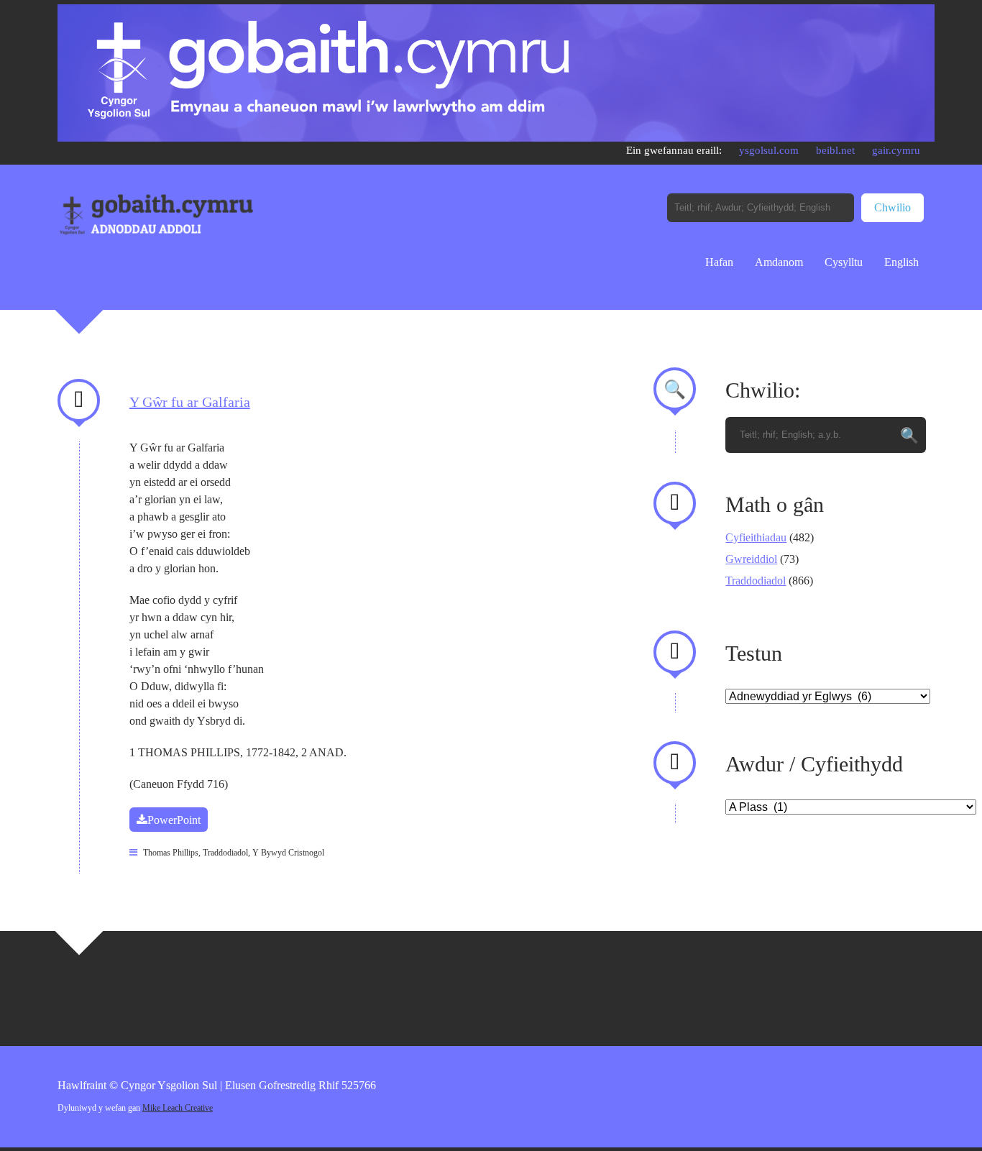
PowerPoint (174, 820)
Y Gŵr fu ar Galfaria (189, 402)
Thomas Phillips (170, 853)
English (901, 262)
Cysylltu (844, 262)
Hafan (719, 262)
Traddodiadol (225, 853)
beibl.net (835, 150)
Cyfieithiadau (755, 537)
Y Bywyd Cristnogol (288, 853)
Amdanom (779, 262)
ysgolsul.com (769, 150)
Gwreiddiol (751, 559)
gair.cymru (896, 150)
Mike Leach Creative (177, 1108)
